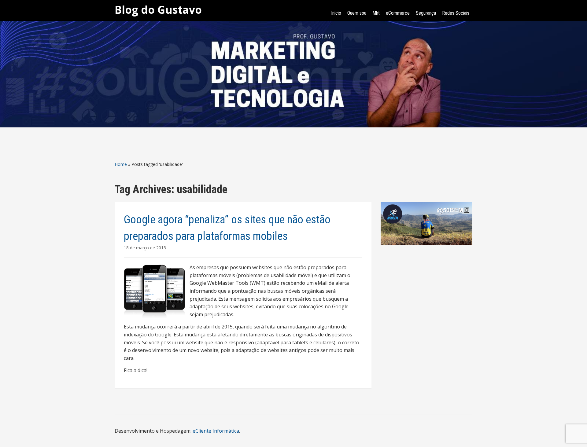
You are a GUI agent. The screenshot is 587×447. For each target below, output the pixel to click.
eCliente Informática (216, 430)
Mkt (376, 13)
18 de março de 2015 (145, 248)
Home (121, 164)
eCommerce (398, 13)
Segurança (426, 13)
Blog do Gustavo (158, 9)
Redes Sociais (455, 13)
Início (336, 13)
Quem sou (356, 13)
